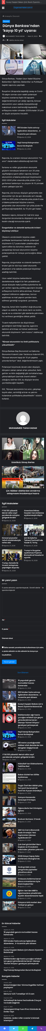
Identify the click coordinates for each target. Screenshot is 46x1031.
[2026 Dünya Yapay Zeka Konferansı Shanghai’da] (9, 859)
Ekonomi (16, 16)
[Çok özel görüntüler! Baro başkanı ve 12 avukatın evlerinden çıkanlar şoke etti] (9, 847)
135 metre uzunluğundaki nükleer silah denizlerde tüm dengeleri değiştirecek (30, 745)
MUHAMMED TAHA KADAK (15, 36)
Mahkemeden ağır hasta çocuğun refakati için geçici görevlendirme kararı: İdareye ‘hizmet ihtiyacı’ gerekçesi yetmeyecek (30, 720)
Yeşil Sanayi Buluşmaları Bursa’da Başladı (28, 733)
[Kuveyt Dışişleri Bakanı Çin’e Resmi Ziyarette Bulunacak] (9, 707)
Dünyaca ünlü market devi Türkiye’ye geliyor (29, 903)
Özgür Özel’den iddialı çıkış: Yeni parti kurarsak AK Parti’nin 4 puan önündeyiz (30, 788)
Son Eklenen (23, 672)
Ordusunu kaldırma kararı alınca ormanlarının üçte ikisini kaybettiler (29, 881)
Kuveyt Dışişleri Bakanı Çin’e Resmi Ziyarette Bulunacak (30, 705)
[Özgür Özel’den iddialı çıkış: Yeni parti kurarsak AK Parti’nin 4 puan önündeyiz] (9, 788)
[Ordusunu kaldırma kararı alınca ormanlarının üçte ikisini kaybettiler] (9, 882)
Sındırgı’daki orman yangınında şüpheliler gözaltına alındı (27, 869)
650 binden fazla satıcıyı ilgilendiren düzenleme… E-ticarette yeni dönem (29, 130)
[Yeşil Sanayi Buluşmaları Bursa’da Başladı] (8, 145)
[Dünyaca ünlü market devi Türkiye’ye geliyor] (9, 905)
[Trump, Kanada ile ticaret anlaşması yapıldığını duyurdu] (12, 555)
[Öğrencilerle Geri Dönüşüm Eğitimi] (9, 811)
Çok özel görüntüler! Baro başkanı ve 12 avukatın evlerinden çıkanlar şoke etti (30, 847)
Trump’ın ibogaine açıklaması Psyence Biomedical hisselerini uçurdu (34, 554)
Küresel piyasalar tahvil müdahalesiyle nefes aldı (11, 540)
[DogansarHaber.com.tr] (23, 7)
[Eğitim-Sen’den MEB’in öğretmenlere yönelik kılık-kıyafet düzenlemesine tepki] (9, 894)
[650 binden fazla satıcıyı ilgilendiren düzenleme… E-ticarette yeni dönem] (8, 130)
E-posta (5, 629)
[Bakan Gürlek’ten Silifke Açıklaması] (9, 778)
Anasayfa (8, 16)
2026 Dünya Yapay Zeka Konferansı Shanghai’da (29, 857)
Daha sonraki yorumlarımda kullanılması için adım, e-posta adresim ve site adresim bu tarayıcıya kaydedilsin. (23, 651)
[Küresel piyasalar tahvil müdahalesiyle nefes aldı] (12, 530)
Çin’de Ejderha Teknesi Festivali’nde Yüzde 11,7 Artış (33, 540)
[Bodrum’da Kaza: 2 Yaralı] (9, 822)
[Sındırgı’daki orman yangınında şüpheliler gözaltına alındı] (9, 870)
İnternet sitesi (7, 638)
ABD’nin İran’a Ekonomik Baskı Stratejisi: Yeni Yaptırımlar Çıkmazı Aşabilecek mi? (28, 834)
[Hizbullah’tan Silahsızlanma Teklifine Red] (9, 767)
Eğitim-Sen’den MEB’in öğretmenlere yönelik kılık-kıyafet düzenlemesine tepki (30, 893)
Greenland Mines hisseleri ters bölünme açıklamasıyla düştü (34, 512)
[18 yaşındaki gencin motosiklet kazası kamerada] (9, 683)
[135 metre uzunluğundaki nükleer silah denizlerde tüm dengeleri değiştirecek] (9, 746)
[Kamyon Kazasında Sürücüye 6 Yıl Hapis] (9, 800)
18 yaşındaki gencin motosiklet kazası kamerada (26, 683)
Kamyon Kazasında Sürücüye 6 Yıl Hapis (27, 798)
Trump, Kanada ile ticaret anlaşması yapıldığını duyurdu (10, 565)
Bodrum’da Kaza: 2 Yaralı (29, 819)
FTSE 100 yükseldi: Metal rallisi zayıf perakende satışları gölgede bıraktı (11, 514)
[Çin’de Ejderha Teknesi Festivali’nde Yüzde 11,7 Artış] (34, 530)
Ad (3, 620)
